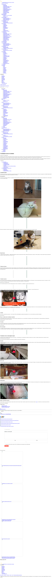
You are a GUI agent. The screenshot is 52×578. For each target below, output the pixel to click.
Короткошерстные (5, 27)
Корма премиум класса (6, 43)
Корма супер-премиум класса (7, 18)
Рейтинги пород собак (6, 63)
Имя (15, 440)
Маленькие (4, 52)
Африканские (5, 109)
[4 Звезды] (10, 410)
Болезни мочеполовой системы (7, 6)
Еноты (4, 64)
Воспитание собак (4, 41)
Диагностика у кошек (6, 96)
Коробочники (5, 163)
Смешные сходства (6, 164)
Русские (4, 29)
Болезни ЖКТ (5, 5)
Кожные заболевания (6, 10)
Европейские (5, 147)
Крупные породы (5, 141)
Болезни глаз (5, 32)
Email (37, 440)
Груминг (3, 77)
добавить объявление (3, 84)
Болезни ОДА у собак (6, 34)
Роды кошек (4, 13)
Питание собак (4, 46)
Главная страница (2, 85)
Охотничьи (4, 138)
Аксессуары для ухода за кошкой (7, 15)
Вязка (4, 66)
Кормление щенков (5, 47)
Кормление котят (5, 21)
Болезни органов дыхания (6, 7)
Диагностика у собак (6, 39)
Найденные (4, 69)
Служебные (4, 140)
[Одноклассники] (1, 416)
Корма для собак (4, 42)
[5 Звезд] (13, 410)
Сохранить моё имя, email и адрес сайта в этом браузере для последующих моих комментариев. (17, 444)
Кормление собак (5, 132)
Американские (5, 25)
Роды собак (4, 40)
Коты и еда (5, 169)
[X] (2, 416)
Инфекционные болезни (6, 37)
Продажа (4, 72)
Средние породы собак (6, 56)
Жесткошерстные (5, 62)
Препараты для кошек (6, 12)
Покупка (4, 71)
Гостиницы (4, 67)
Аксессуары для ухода (6, 100)
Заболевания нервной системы (7, 36)
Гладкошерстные (5, 145)
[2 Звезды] (4, 410)
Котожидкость (5, 162)
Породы (3, 108)
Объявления (3, 65)
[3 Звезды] (7, 410)
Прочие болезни (5, 11)
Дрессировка (5, 127)
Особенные (4, 70)
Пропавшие (3, 76)
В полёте (5, 168)
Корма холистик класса (6, 19)
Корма (2, 102)
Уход (2, 99)
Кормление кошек (5, 22)
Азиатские (4, 24)
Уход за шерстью (5, 16)
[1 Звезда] (1, 410)
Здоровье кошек (4, 4)
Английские (5, 58)
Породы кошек (4, 23)
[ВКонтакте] (0, 416)
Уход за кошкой (4, 14)
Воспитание (3, 98)
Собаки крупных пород (6, 55)
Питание (3, 105)
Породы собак (4, 51)
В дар (2, 572)
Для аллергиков (5, 28)
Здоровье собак (4, 31)
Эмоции (4, 165)
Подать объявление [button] (4, 83)
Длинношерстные (5, 30)
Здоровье (3, 89)
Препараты (4, 125)
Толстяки (5, 166)
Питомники (3, 79)
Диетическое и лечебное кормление (8, 48)
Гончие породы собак (6, 60)
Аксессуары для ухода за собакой (7, 50)
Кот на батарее (5, 167)
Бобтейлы (4, 26)
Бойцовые (4, 59)
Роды (4, 126)
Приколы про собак (4, 405)
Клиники (3, 75)
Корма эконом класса (6, 45)
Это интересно (7, 85)
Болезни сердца (5, 8)
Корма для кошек (4, 17)
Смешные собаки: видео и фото (6, 406)
